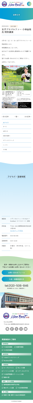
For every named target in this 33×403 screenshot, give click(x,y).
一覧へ (16, 116)
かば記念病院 (8, 350)
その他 (5, 149)
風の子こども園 (9, 388)
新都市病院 (19, 347)
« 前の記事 (5, 116)
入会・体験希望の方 (16, 279)
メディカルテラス (23, 371)
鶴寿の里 (6, 377)
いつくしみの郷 (9, 371)
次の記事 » (27, 116)
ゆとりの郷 (21, 368)
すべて (5, 126)
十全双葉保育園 (23, 388)
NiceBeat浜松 (8, 360)
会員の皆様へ (6, 136)
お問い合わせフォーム (16, 272)
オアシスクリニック (8, 140)
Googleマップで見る (16, 231)
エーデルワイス (9, 368)
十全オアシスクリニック (11, 357)
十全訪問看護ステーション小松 (13, 374)
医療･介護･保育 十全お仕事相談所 (14, 395)
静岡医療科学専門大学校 (11, 384)
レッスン (5, 145)
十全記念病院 (8, 347)
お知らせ (5, 131)
